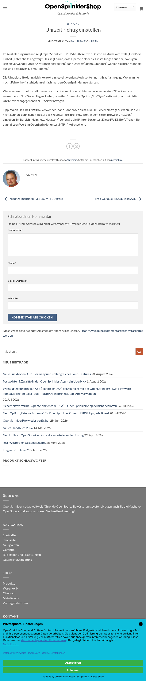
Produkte (9, 583)
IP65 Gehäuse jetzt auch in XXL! (116, 199)
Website (12, 298)
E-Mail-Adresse (18, 280)
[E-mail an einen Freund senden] (76, 146)
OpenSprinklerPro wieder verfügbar (26, 420)
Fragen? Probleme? (15, 450)
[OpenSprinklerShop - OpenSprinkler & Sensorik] (73, 5)
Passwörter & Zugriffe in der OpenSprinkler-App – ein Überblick (44, 381)
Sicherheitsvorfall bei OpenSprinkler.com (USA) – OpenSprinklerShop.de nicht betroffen (60, 405)
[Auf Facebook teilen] (69, 146)
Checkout (9, 593)
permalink (116, 159)
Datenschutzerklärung (17, 559)
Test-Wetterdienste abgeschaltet (24, 442)
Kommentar (16, 230)
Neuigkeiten (11, 545)
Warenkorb (10, 588)
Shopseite (9, 540)
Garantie (8, 549)
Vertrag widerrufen (15, 603)
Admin (94, 41)
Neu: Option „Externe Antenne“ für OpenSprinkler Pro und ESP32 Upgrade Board (56, 413)
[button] (5, 8)
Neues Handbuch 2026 (18, 428)
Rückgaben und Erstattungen (22, 554)
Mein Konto (11, 598)
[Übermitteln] (139, 351)
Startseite (9, 535)
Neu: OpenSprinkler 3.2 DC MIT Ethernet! (36, 199)
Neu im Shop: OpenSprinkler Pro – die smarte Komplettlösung (43, 435)
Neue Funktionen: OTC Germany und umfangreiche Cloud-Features (47, 374)
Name (12, 263)
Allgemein (73, 24)
